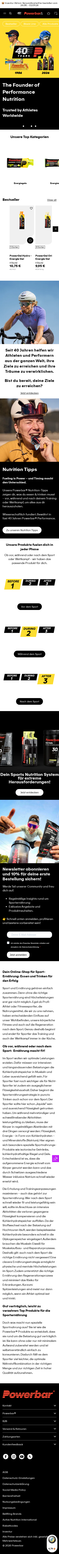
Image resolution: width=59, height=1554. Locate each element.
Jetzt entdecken (29, 101)
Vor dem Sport (29, 589)
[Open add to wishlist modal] (31, 191)
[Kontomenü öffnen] (41, 13)
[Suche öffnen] (10, 13)
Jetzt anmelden (18, 937)
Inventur (7, 1513)
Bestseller (11, 23)
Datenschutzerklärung (16, 1466)
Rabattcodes (10, 1508)
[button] (55, 13)
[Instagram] (14, 1439)
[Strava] (30, 1439)
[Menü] (5, 13)
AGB (5, 1454)
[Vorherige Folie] (4, 65)
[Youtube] (22, 1439)
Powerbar (17, 1527)
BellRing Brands (12, 1496)
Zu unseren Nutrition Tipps (22, 512)
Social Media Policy (14, 1472)
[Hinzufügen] (30, 223)
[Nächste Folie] (54, 65)
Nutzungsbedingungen (16, 1484)
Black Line (30, 23)
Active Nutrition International (20, 1502)
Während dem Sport (30, 636)
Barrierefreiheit (11, 1478)
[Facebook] (6, 1439)
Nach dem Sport (29, 683)
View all (51, 182)
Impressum (9, 1490)
